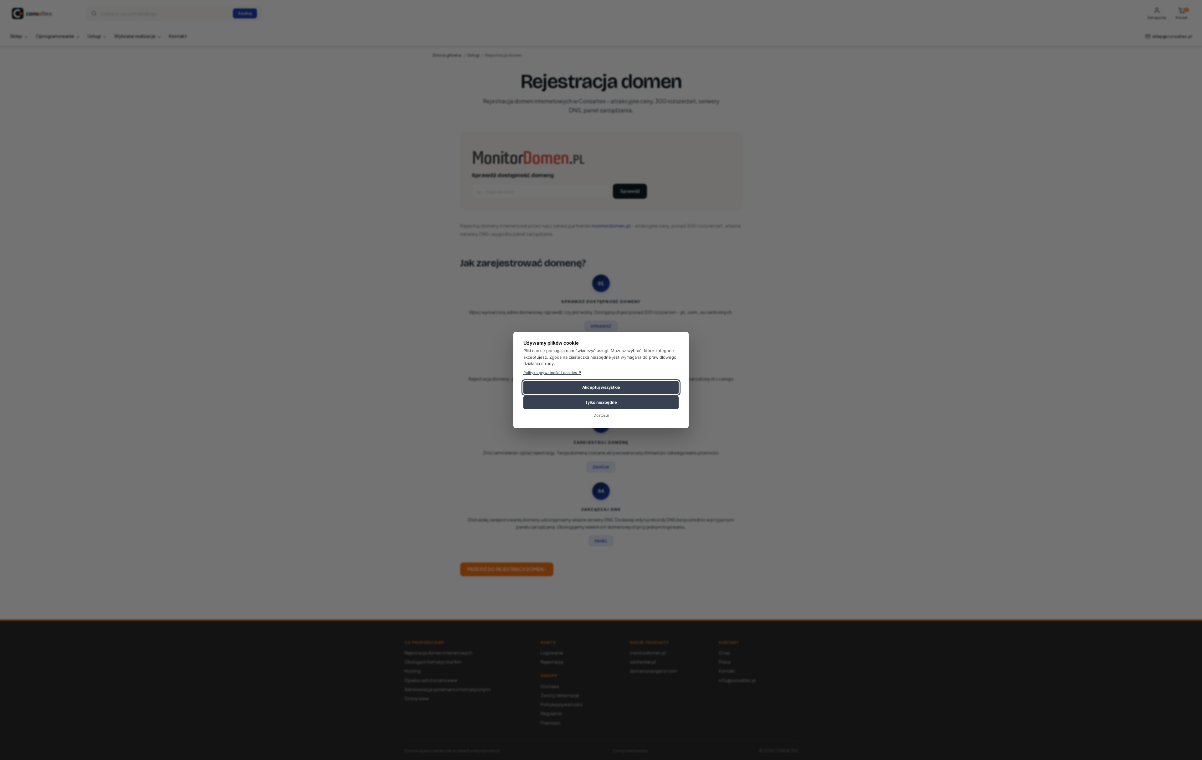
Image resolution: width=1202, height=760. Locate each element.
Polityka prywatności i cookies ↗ (552, 372)
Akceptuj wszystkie (601, 387)
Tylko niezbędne (601, 402)
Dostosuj (601, 415)
